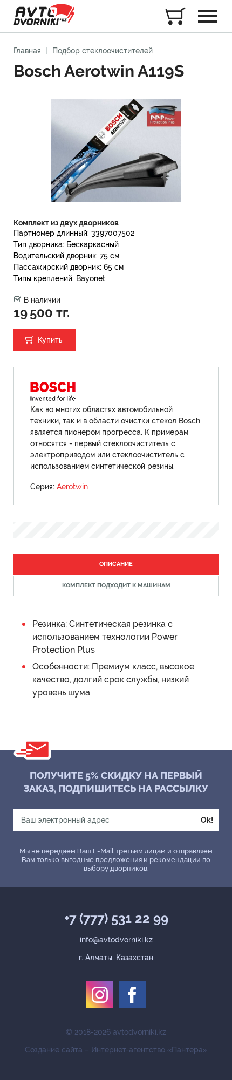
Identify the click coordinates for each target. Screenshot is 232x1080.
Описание (116, 564)
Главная (27, 50)
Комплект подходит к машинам (116, 585)
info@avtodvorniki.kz (116, 939)
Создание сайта (54, 1049)
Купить (50, 340)
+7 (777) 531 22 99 (116, 918)
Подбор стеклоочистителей (102, 50)
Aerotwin (72, 486)
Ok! (207, 820)
